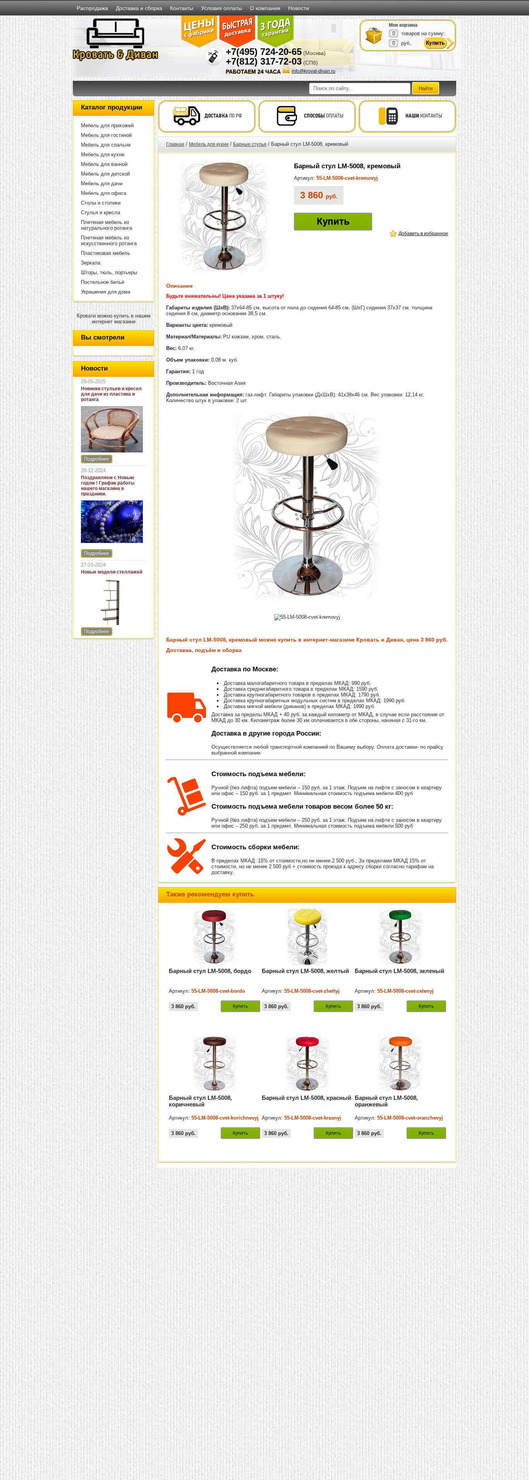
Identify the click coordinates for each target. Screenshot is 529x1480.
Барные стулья (249, 144)
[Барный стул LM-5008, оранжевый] (400, 1091)
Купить (333, 221)
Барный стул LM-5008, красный (306, 1097)
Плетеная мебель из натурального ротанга (106, 225)
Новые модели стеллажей (111, 572)
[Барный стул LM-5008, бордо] (214, 964)
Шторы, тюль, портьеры (109, 272)
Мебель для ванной (104, 164)
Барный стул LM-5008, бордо (210, 971)
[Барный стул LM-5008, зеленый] (400, 964)
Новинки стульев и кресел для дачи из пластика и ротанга (111, 394)
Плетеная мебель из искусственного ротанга (109, 240)
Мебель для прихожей (107, 125)
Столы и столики (100, 203)
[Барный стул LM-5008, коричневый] (214, 1091)
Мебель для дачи (101, 183)
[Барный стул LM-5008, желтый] (307, 964)
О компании (265, 8)
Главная (175, 144)
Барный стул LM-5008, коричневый (200, 1101)
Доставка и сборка (139, 8)
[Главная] (115, 59)
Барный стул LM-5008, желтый (305, 971)
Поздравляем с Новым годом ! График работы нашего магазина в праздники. (107, 486)
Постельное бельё (102, 282)
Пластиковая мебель (105, 253)
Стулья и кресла (100, 212)
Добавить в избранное (423, 233)
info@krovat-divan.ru (313, 71)
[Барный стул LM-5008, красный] (307, 1091)
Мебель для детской (105, 174)
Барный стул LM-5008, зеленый (399, 971)
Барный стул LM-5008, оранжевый (386, 1101)
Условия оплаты (221, 8)
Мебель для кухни (102, 154)
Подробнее (96, 459)
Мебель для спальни (106, 145)
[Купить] (374, 35)
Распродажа (92, 8)
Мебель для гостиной (106, 135)
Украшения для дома (105, 292)
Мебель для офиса (103, 193)
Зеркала (90, 263)
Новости (298, 8)
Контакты (181, 8)
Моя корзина (403, 25)
